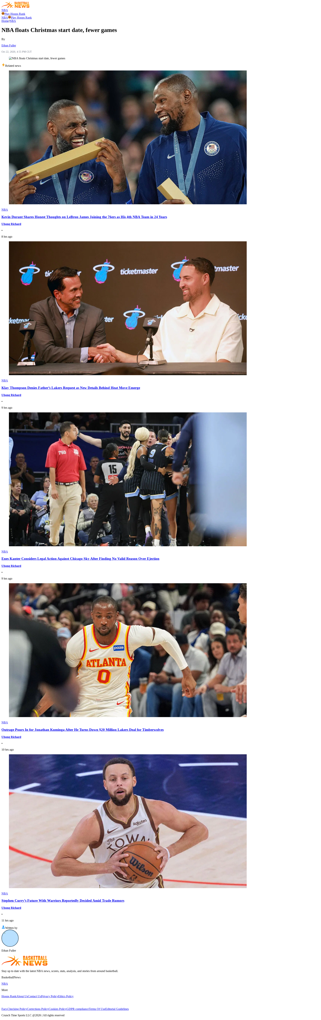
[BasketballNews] (15, 6)
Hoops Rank (8, 996)
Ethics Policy (66, 996)
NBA (4, 10)
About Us (22, 996)
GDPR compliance (78, 1009)
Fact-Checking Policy (14, 1009)
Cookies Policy (58, 1009)
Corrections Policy (38, 1009)
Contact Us (34, 996)
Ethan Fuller (8, 45)
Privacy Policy (49, 996)
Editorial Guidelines (117, 1009)
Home (5, 20)
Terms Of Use (97, 1009)
